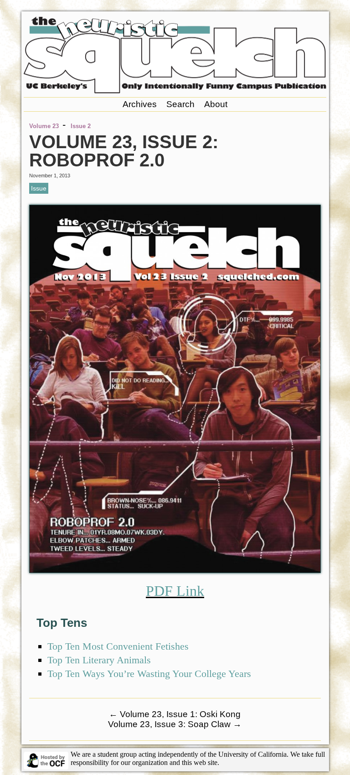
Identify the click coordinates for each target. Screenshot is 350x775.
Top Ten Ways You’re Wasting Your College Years (149, 673)
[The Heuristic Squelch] (175, 91)
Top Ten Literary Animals (99, 660)
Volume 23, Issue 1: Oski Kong (175, 714)
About (215, 104)
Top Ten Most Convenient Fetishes (118, 646)
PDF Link (175, 591)
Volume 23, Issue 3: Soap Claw (175, 724)
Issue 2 (81, 126)
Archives (140, 104)
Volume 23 (44, 126)
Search (180, 104)
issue (38, 188)
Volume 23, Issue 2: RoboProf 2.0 (123, 151)
